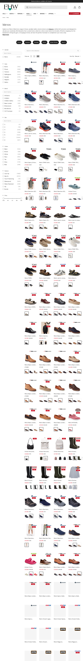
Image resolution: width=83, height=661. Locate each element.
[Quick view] (35, 72)
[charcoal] (70, 487)
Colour (6, 146)
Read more (6, 34)
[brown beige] (65, 314)
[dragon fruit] (31, 574)
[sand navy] (27, 314)
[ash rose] (56, 458)
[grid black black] (65, 458)
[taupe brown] (36, 111)
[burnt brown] (46, 314)
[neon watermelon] (36, 574)
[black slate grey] (75, 198)
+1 (38, 111)
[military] (70, 285)
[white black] (70, 256)
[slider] (3, 198)
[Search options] (78, 50)
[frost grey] (56, 285)
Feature (6, 171)
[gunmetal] (46, 343)
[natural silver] (27, 545)
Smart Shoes (54, 42)
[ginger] (75, 343)
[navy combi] (27, 227)
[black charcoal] (41, 82)
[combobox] (46, 7)
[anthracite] (70, 227)
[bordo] (60, 574)
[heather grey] (75, 487)
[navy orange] (41, 140)
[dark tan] (41, 574)
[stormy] (60, 630)
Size (5, 117)
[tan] (36, 256)
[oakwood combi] (31, 227)
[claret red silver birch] (70, 429)
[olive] (70, 630)
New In (64, 42)
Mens (8, 17)
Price (5, 195)
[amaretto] (70, 82)
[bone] (27, 574)
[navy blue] (60, 140)
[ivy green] (41, 458)
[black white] (60, 314)
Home (4, 17)
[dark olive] (79, 458)
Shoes (19, 42)
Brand (6, 88)
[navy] (27, 82)
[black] (41, 169)
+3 (82, 198)
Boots (44, 42)
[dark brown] (70, 545)
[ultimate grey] (60, 256)
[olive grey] (31, 198)
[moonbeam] (27, 140)
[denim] (56, 198)
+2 (67, 574)
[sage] (56, 111)
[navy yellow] (31, 111)
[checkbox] (12, 57)
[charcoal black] (56, 140)
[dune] (27, 256)
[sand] (60, 111)
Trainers (27, 42)
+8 (82, 82)
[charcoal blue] (27, 111)
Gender (6, 50)
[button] (79, 7)
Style (5, 64)
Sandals (36, 42)
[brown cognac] (41, 285)
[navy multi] (31, 285)
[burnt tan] (50, 314)
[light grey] (70, 169)
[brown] (56, 82)
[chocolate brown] (75, 458)
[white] (46, 169)
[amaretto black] (75, 82)
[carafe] (56, 227)
